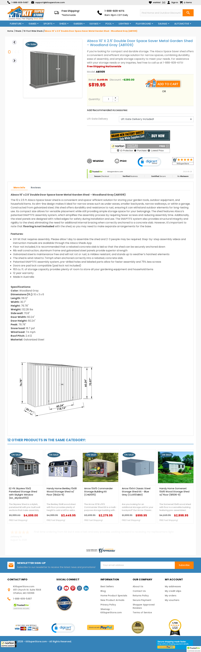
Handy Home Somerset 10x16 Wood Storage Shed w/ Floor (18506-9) (174, 491)
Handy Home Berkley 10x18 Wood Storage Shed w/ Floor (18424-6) (62, 491)
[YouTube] (66, 588)
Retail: (92, 80)
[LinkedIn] (86, 588)
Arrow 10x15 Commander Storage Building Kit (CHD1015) (98, 491)
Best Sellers (107, 586)
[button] (8, 644)
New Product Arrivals (112, 600)
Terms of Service (142, 612)
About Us (138, 586)
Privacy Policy (108, 604)
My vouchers (172, 600)
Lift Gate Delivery (97, 118)
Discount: (116, 80)
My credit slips (173, 591)
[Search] (188, 12)
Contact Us (139, 591)
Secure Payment (142, 600)
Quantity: (94, 99)
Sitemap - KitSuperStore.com (111, 611)
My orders (170, 595)
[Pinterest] (72, 588)
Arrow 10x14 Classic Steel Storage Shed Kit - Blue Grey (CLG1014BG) (136, 491)
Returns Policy (141, 595)
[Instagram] (79, 588)
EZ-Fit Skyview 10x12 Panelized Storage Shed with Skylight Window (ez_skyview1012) (23, 493)
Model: (91, 72)
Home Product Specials (113, 595)
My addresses (173, 586)
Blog (103, 591)
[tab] (19, 187)
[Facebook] (59, 588)
